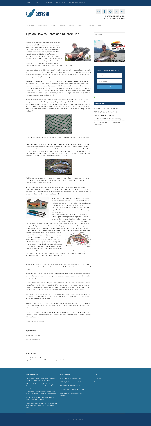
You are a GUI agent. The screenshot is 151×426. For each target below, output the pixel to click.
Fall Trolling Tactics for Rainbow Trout (105, 112)
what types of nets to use (60, 360)
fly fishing (35, 360)
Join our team (97, 378)
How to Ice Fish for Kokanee (48, 393)
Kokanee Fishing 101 (40, 399)
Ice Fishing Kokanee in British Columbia (106, 108)
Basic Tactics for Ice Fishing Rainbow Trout (38, 380)
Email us (81, 419)
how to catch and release (46, 360)
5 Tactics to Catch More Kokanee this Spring (107, 119)
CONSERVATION (36, 358)
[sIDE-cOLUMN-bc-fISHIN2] (109, 51)
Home (95, 374)
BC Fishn (42, 13)
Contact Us (97, 382)
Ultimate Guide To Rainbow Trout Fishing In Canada (40, 378)
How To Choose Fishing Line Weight (105, 115)
